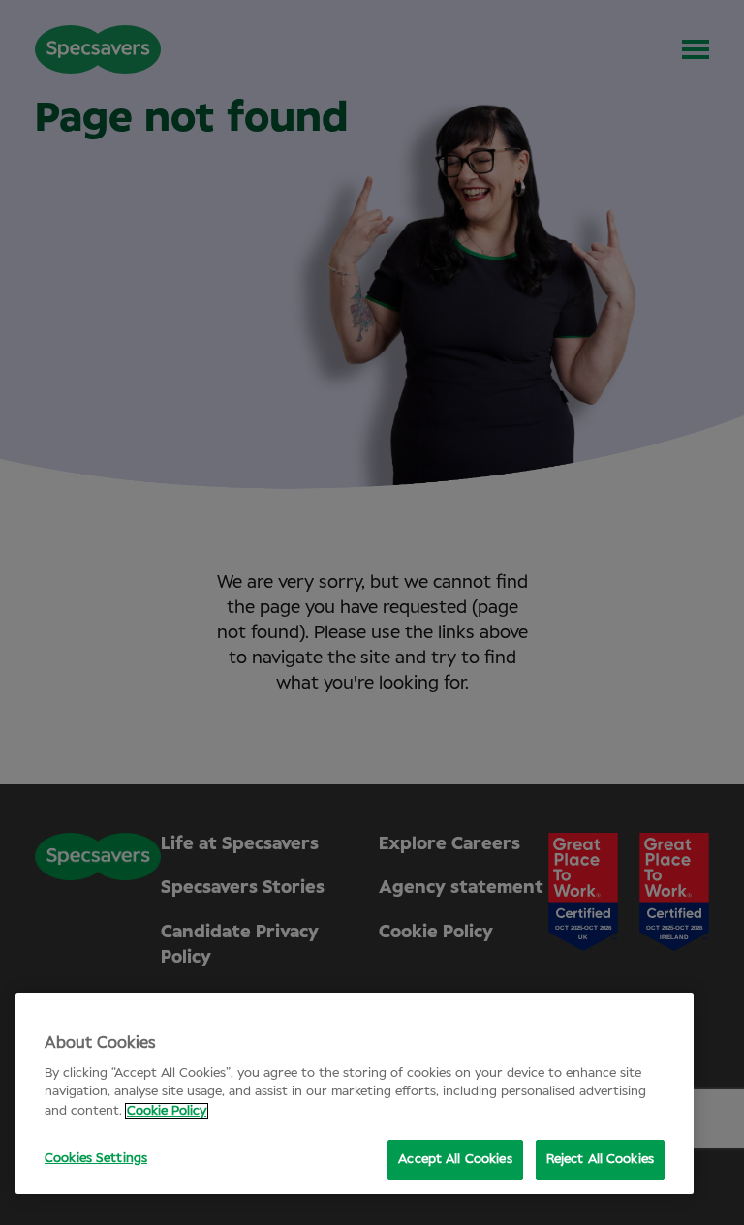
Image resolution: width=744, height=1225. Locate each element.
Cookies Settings (96, 1158)
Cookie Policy (166, 1111)
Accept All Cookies (455, 1159)
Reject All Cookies (600, 1159)
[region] (355, 1093)
